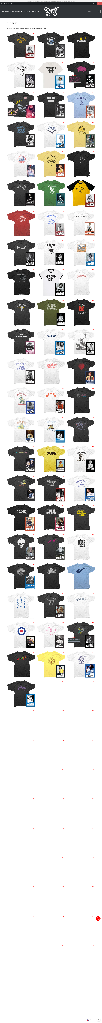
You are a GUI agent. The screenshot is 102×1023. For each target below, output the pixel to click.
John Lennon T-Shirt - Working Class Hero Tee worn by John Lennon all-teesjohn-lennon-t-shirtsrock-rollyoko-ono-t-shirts (51, 75)
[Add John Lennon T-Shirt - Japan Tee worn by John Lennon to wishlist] (63, 447)
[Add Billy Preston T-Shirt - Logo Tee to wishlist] (33, 799)
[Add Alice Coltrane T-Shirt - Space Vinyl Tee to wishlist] (63, 769)
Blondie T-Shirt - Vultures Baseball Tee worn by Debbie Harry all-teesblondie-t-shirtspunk (81, 193)
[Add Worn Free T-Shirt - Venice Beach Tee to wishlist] (63, 359)
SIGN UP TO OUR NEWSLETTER (43, 1)
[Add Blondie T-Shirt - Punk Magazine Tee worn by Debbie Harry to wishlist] (33, 505)
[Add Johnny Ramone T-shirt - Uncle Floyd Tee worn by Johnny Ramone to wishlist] (33, 151)
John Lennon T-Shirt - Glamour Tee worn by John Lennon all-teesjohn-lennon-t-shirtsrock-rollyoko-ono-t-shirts (51, 752)
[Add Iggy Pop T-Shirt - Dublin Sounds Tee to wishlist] (63, 181)
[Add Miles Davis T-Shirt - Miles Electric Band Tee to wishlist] (93, 505)
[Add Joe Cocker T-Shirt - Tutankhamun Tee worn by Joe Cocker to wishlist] (33, 740)
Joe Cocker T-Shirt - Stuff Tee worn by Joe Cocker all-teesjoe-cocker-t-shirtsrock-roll (21, 192)
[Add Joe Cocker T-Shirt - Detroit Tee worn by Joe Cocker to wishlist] (93, 652)
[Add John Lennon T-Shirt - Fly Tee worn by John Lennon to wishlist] (33, 240)
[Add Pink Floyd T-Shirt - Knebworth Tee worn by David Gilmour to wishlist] (93, 623)
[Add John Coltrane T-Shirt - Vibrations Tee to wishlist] (63, 564)
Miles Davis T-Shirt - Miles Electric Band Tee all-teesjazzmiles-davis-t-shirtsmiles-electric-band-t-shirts (81, 517)
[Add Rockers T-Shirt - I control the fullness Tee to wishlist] (93, 828)
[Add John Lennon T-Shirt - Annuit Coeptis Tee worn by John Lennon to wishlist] (33, 564)
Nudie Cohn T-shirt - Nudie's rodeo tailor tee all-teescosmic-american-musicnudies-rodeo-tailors (21, 781)
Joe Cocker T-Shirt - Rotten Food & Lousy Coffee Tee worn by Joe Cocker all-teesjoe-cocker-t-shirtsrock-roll (81, 488)
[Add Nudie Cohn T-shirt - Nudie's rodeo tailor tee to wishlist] (33, 769)
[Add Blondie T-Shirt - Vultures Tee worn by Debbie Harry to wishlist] (33, 33)
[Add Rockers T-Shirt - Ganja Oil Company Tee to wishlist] (33, 887)
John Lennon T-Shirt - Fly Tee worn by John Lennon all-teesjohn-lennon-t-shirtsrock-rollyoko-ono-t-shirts (21, 252)
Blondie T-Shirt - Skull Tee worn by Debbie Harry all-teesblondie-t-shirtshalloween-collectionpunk (21, 546)
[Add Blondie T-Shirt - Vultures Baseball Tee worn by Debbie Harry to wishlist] (93, 181)
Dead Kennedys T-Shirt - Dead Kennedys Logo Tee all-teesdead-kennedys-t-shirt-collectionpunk (81, 928)
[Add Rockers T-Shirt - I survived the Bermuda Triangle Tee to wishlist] (33, 975)
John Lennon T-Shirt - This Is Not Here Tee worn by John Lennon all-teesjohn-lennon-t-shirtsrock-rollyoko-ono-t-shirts (51, 517)
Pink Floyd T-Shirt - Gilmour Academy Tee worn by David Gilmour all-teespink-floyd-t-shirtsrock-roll (21, 134)
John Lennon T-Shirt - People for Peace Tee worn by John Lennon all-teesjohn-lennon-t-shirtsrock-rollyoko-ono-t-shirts (21, 370)
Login (94, 3)
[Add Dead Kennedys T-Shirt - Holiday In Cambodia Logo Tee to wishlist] (33, 916)
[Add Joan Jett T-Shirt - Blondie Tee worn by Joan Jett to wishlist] (33, 62)
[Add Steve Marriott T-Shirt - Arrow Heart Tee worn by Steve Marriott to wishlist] (93, 359)
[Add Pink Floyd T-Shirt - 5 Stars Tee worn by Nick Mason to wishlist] (63, 388)
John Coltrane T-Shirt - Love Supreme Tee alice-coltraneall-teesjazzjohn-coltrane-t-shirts (21, 223)
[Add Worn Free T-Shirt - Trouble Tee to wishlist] (93, 270)
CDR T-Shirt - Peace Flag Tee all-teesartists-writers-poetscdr (51, 869)
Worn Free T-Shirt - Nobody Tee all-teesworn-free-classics (81, 605)
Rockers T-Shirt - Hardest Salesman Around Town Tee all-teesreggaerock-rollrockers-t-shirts (21, 840)
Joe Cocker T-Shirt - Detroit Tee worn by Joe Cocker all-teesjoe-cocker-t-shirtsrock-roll (81, 664)
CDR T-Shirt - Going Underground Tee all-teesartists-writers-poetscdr (51, 986)
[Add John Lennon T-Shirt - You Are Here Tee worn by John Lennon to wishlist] (63, 93)
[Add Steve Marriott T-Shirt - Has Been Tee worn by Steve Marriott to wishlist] (63, 329)
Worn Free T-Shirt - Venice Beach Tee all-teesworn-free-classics (51, 371)
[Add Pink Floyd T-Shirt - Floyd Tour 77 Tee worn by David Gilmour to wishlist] (33, 93)
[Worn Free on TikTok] (8, 3)
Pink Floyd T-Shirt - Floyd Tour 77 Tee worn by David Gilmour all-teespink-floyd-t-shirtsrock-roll (21, 104)
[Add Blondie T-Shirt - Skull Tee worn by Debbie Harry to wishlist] (33, 535)
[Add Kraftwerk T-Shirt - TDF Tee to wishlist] (33, 857)
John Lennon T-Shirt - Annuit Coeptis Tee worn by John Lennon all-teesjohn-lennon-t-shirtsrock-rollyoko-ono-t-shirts (21, 575)
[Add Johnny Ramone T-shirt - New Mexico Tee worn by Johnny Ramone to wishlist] (33, 476)
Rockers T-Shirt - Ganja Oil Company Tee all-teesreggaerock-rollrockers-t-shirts (21, 898)
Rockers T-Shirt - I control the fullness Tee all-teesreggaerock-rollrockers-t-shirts (81, 840)
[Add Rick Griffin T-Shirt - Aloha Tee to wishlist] (63, 916)
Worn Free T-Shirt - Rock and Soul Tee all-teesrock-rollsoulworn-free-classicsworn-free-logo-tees (21, 312)
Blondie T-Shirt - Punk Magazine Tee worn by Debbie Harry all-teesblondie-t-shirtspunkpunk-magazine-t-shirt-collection (21, 517)
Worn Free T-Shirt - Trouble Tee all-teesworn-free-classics (81, 281)
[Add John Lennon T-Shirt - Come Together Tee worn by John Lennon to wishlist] (63, 33)
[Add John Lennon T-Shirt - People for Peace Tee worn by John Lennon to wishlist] (33, 359)
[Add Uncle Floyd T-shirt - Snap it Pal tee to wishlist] (63, 799)
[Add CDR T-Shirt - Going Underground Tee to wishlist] (63, 975)
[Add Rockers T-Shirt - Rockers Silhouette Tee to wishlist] (93, 857)
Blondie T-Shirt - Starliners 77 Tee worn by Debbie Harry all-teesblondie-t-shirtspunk (51, 605)
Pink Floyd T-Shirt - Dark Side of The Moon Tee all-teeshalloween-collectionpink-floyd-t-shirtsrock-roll (21, 281)
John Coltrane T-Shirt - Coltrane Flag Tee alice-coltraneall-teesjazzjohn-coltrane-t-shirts (81, 546)
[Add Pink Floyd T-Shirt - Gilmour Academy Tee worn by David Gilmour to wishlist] (33, 122)
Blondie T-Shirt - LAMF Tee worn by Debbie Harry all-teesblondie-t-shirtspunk (51, 546)
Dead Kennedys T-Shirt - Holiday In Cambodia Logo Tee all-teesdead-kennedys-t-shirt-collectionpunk (21, 928)
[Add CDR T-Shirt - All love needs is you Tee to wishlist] (93, 887)
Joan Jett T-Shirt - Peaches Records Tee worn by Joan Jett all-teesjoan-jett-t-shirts (81, 252)
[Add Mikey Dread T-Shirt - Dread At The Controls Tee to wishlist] (93, 300)
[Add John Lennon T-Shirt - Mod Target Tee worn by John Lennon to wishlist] (33, 623)
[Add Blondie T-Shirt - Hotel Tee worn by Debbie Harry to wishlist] (63, 623)
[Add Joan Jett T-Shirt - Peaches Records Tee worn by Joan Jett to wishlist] (93, 240)
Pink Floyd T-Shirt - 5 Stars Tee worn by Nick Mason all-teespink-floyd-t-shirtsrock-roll (51, 400)
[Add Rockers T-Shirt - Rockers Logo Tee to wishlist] (33, 652)
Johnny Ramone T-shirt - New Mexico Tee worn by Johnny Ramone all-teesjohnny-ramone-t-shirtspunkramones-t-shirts (21, 488)
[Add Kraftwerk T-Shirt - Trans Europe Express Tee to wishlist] (63, 945)
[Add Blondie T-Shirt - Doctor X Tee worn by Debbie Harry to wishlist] (63, 240)
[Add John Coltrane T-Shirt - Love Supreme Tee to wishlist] (33, 211)
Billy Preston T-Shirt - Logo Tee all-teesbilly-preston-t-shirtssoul (21, 810)
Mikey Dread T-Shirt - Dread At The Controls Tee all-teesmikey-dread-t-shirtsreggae (81, 312)
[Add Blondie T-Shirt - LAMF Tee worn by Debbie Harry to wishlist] (63, 535)
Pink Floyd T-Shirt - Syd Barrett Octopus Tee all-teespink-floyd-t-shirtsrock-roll (81, 429)
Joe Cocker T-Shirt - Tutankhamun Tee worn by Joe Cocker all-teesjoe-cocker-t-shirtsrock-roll (21, 752)
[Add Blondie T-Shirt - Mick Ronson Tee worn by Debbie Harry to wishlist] (93, 447)
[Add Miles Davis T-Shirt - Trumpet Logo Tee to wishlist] (93, 33)
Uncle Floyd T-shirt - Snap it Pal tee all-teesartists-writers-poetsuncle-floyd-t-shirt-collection (51, 810)
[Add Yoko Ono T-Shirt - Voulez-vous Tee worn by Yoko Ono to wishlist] (63, 476)
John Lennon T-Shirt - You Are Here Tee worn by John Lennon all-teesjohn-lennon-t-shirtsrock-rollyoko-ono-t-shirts (51, 104)
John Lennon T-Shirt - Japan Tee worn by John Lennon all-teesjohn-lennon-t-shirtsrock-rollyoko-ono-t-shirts (51, 458)
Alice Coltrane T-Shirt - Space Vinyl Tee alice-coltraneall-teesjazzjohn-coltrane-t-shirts (51, 781)
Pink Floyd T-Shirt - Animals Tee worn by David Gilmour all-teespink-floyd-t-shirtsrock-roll (81, 74)
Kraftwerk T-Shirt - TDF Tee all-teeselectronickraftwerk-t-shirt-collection (21, 869)
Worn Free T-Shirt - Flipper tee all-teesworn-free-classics (81, 163)
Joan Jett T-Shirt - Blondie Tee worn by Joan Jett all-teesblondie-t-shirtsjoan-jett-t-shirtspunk (21, 74)
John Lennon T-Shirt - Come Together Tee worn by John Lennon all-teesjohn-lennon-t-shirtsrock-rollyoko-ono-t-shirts (51, 44)
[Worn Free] (51, 11)
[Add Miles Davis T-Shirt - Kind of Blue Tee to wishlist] (93, 388)
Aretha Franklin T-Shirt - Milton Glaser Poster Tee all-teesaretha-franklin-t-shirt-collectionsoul (81, 781)
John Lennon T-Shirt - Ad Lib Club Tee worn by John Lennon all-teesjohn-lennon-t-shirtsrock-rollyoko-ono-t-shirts (51, 693)
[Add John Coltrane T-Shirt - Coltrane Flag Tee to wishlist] (93, 535)
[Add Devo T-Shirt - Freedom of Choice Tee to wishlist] (63, 1004)
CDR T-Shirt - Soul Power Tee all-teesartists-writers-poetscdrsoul (21, 957)
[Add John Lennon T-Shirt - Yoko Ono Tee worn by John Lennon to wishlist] (93, 211)
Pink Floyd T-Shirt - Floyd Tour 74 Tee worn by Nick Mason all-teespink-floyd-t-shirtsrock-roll (81, 341)
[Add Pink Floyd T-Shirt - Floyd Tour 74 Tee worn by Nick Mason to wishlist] (93, 329)
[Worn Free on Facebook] (4, 3)
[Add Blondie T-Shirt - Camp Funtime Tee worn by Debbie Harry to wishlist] (63, 151)
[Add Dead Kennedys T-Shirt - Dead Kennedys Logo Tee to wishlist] (93, 916)
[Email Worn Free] (1, 3)
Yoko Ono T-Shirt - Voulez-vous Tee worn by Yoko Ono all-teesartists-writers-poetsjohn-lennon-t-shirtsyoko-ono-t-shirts (51, 488)
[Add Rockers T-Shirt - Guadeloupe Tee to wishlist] (63, 887)
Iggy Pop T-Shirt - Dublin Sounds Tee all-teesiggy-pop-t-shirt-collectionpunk (51, 192)
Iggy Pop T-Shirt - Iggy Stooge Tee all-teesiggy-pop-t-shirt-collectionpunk (81, 986)
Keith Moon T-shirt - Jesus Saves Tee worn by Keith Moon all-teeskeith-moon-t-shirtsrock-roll (81, 693)
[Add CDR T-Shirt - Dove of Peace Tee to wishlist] (93, 945)
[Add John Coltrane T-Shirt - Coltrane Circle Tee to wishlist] (93, 711)
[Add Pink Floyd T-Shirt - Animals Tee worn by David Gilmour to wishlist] (93, 62)
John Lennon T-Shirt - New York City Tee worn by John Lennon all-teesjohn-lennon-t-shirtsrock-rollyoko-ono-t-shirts (51, 282)
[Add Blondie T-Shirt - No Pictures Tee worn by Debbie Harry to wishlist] (33, 329)
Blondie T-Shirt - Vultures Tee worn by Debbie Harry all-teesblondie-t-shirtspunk (21, 44)
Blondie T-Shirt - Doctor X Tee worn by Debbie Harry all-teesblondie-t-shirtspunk (51, 252)
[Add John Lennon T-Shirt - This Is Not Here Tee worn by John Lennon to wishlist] (63, 505)
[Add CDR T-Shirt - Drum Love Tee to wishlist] (33, 1004)
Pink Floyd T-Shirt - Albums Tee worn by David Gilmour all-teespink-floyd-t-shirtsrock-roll (51, 429)
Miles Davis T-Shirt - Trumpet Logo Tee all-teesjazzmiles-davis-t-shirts (81, 45)
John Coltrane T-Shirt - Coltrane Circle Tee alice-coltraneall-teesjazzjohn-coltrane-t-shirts (81, 722)
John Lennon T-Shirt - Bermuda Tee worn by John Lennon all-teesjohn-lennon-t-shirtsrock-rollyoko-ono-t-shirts (21, 458)
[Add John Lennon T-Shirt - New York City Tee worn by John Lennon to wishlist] (63, 270)
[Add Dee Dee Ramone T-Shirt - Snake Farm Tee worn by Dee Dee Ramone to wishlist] (33, 417)
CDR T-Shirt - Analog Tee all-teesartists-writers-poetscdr (51, 840)
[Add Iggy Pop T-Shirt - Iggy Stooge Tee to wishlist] (93, 975)
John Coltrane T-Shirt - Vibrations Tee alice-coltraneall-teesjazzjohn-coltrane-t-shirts (51, 576)
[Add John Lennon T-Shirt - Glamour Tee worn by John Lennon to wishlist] (63, 740)
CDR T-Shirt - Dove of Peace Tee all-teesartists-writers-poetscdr (81, 957)
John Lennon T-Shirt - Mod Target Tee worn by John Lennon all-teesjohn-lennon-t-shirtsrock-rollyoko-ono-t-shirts (21, 634)
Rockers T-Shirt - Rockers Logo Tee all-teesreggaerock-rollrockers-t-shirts (21, 664)
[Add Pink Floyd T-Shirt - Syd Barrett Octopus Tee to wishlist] (93, 417)
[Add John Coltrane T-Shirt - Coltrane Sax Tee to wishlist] (93, 564)
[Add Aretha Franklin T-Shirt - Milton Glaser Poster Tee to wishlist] (93, 769)
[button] (6, 11)
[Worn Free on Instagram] (6, 3)
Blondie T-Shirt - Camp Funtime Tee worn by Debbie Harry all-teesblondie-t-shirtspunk (51, 163)
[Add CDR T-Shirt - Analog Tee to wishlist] (63, 828)
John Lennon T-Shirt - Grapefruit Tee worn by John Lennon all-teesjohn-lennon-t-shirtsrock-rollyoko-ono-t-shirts (81, 134)
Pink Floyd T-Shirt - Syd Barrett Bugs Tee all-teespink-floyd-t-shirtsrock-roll (21, 605)
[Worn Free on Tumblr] (11, 3)
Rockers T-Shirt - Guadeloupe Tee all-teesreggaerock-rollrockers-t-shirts (51, 898)
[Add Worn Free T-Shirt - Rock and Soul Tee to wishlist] (33, 300)
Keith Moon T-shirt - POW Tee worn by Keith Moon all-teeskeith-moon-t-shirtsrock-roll (21, 693)
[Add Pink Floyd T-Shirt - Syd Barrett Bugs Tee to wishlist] (33, 593)
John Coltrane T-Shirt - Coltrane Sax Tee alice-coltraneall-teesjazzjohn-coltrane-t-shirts (81, 576)
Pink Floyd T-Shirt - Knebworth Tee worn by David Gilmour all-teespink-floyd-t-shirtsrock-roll (81, 634)
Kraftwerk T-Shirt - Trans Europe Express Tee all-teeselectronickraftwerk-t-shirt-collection (51, 957)
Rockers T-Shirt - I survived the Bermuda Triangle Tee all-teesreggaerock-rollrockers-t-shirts (21, 986)
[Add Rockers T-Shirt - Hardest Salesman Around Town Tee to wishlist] (33, 828)
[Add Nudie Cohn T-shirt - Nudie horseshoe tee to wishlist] (93, 1004)
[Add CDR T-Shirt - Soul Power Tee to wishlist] (33, 945)
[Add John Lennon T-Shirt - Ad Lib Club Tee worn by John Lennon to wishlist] (63, 681)
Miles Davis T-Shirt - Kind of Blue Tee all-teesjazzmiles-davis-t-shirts (81, 400)
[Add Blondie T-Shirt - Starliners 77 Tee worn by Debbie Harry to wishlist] (63, 593)
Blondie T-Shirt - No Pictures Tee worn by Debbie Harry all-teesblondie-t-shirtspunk (21, 341)
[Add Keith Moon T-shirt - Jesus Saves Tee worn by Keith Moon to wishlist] (93, 681)
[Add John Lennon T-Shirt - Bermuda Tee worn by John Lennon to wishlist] (33, 447)
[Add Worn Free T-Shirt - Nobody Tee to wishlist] (93, 593)
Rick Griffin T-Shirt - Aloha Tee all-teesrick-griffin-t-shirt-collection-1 (51, 928)
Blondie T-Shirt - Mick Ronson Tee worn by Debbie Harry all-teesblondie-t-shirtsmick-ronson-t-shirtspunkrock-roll (81, 458)
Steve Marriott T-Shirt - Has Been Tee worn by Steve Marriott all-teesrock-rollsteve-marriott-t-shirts (51, 341)
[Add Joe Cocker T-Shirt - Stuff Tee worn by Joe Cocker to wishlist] (33, 181)
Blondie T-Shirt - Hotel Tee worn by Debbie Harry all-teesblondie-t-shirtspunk (51, 634)
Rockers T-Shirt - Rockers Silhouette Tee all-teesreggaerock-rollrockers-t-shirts (81, 869)
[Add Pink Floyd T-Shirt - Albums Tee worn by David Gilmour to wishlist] (63, 417)
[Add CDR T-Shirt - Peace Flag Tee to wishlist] (63, 857)
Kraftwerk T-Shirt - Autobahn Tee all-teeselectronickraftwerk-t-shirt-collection (81, 810)
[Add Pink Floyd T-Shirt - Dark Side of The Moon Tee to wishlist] (33, 270)
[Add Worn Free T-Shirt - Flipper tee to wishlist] (93, 151)
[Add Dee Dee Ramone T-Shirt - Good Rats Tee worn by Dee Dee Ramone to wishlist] (63, 711)
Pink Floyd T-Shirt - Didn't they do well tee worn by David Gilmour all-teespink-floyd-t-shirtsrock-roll (81, 752)
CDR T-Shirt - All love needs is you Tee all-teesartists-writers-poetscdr (81, 898)
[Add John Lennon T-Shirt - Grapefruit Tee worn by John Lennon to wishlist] (93, 122)
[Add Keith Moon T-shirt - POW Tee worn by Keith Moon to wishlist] (33, 681)
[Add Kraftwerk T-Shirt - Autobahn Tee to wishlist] (93, 799)
